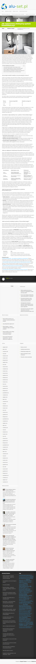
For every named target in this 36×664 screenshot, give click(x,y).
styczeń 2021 (5, 438)
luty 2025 (4, 364)
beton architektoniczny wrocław (26, 577)
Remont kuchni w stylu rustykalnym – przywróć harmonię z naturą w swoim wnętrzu (9, 622)
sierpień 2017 (5, 479)
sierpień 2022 (5, 397)
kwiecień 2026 (5, 355)
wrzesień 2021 (5, 421)
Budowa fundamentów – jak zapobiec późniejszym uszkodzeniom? (15, 258)
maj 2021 (4, 429)
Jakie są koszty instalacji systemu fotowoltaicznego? (12, 71)
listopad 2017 (5, 473)
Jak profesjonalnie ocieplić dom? (8, 323)
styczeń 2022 (5, 412)
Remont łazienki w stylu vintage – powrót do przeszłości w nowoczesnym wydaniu (8, 333)
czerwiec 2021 (5, 427)
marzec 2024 (5, 371)
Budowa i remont (15, 11)
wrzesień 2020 (5, 447)
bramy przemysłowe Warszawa (24, 588)
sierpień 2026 (5, 347)
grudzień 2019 (5, 464)
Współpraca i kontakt (8, 11)
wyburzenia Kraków (26, 623)
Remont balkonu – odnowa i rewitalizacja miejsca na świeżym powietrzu (8, 327)
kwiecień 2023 (5, 379)
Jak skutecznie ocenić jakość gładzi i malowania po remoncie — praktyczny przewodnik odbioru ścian (27, 310)
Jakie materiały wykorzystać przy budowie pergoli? (12, 265)
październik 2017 (6, 475)
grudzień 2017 (5, 471)
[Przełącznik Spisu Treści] (23, 66)
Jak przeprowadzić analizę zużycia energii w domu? (12, 67)
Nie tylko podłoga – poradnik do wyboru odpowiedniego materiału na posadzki (9, 588)
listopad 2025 (5, 360)
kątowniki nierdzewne (24, 599)
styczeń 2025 (5, 366)
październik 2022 (6, 392)
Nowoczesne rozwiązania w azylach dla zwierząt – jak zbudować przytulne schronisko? (9, 593)
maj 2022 (4, 403)
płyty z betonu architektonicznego (25, 611)
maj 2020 (4, 455)
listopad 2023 (5, 377)
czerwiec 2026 (5, 351)
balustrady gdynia (22, 575)
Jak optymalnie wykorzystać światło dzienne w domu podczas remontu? (16, 262)
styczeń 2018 (5, 468)
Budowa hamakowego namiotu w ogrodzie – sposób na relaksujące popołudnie (9, 549)
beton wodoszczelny (22, 579)
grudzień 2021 (5, 414)
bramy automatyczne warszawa (23, 585)
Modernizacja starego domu (6, 14)
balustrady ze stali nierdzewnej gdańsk (25, 576)
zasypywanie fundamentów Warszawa (25, 627)
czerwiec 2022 (5, 401)
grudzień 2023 (5, 375)
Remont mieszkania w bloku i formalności (18, 14)
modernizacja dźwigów (25, 602)
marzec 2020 (5, 460)
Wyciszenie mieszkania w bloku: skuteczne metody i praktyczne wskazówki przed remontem (26, 299)
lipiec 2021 (4, 425)
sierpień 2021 (5, 423)
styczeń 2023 (5, 386)
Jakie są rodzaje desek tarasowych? (9, 626)
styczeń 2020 (5, 462)
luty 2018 (4, 466)
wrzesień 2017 (5, 477)
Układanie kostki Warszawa (25, 619)
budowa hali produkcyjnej (25, 591)
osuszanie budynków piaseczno (25, 609)
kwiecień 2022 (5, 405)
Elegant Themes (23, 661)
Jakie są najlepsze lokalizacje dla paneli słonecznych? (12, 69)
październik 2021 (6, 418)
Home (3, 11)
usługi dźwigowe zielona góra (24, 621)
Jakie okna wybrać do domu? (8, 650)
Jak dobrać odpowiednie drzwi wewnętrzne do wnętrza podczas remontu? (8, 635)
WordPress (34, 661)
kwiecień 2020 (5, 458)
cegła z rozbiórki (23, 592)
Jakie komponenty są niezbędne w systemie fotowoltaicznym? (14, 70)
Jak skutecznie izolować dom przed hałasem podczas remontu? (15, 269)
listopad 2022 (5, 390)
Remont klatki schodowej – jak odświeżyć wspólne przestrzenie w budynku (9, 320)
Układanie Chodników (23, 618)
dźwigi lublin (26, 592)
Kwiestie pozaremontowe (23, 11)
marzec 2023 (5, 381)
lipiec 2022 (5, 399)
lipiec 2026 (5, 349)
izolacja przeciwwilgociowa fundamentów (25, 596)
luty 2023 (4, 384)
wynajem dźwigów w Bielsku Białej (26, 625)
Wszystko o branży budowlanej (30, 14)
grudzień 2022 (5, 388)
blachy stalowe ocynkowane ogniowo (25, 581)
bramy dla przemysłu (25, 587)
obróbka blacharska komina (24, 605)
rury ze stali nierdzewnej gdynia (24, 613)
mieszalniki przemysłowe (27, 601)
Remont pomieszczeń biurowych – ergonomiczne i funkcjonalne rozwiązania (9, 630)
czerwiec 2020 (5, 453)
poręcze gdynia (28, 609)
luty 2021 (4, 436)
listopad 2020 (5, 442)
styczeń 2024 (5, 373)
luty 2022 (4, 410)
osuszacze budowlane (25, 607)
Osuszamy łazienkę (6, 584)
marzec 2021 (5, 434)
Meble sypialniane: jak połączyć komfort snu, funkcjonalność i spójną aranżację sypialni (27, 291)
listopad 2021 (5, 416)
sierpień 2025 (5, 362)
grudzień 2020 (5, 440)
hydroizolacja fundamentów (23, 594)
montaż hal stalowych (24, 603)
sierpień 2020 (5, 449)
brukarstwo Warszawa (24, 590)
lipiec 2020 (5, 451)
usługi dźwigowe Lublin (24, 620)
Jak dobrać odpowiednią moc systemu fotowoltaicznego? (13, 68)
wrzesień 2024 (5, 368)
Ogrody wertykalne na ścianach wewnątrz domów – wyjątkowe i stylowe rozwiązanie (8, 577)
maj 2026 (4, 353)
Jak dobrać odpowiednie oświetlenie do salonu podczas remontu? (8, 560)
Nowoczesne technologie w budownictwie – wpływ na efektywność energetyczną (8, 338)
